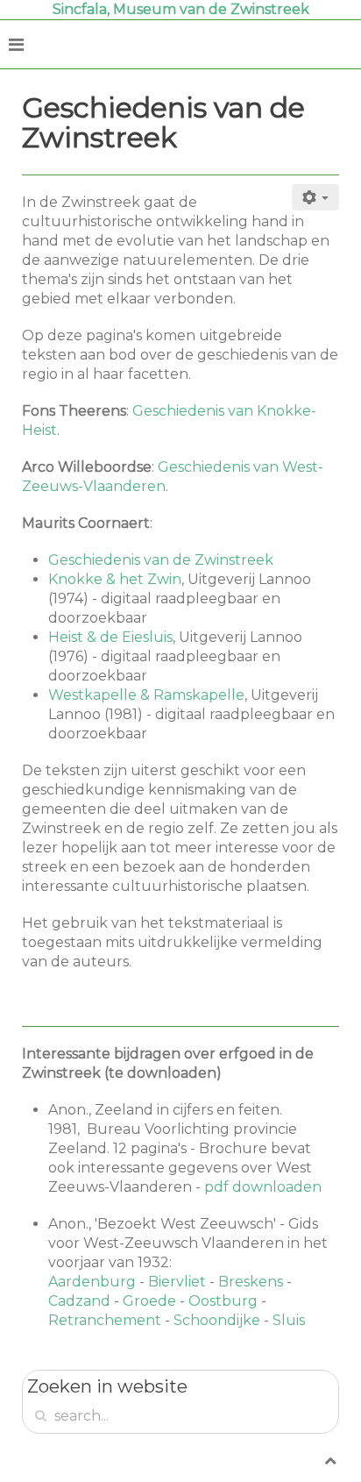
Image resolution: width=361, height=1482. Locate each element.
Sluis (289, 1320)
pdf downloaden (263, 1187)
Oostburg (223, 1301)
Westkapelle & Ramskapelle (146, 695)
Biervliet (177, 1281)
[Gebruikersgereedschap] (315, 197)
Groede (149, 1301)
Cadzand (79, 1301)
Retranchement (104, 1320)
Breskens (250, 1281)
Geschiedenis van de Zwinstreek (160, 560)
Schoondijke (216, 1320)
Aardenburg (92, 1281)
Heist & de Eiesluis (110, 637)
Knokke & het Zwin (114, 579)
